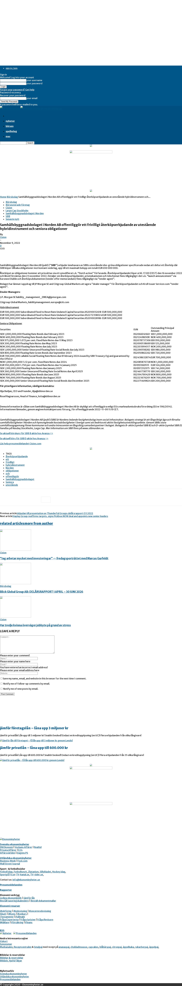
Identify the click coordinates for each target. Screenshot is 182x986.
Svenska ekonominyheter (14, 844)
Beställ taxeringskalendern (14, 900)
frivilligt (10, 462)
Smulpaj (38, 947)
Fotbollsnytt (20, 871)
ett (7, 459)
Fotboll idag (6, 871)
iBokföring (6, 911)
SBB (8, 216)
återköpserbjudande (17, 456)
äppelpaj (153, 947)
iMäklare (4, 922)
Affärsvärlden (7, 852)
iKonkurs (22, 913)
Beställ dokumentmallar (43, 900)
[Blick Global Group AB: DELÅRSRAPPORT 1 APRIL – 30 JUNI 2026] (15, 583)
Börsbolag (12, 196)
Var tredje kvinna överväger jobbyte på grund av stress (35, 625)
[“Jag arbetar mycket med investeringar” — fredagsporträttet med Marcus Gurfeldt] (15, 549)
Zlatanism (33, 871)
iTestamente (7, 916)
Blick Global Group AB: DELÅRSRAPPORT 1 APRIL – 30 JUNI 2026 (41, 591)
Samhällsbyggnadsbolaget (20, 479)
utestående (12, 485)
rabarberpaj (141, 947)
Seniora (10, 482)
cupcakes (93, 947)
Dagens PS (22, 852)
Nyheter (10, 121)
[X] (15, 500)
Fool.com (22, 860)
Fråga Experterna (9, 919)
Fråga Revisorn (45, 919)
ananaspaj (64, 947)
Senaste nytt (12, 219)
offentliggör (12, 476)
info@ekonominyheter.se (26, 879)
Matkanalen (6, 947)
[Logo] (10, 108)
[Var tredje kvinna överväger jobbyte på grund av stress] (15, 616)
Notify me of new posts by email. (20, 688)
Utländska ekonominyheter (16, 858)
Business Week (8, 860)
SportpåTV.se (7, 874)
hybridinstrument (15, 465)
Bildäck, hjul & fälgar (11, 960)
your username (34, 80)
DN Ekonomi (6, 847)
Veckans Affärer (23, 847)
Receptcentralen (22, 947)
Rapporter (6, 889)
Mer (8, 136)
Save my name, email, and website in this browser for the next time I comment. (44, 678)
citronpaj (117, 947)
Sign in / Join (11, 68)
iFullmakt (20, 916)
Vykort (4, 941)
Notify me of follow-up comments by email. (26, 683)
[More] (46, 500)
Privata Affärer (8, 850)
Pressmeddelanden (11, 884)
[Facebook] (4, 500)
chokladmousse (79, 947)
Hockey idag (58, 871)
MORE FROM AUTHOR (38, 523)
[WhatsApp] (35, 500)
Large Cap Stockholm (17, 210)
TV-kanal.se (22, 874)
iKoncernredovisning (40, 911)
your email (31, 98)
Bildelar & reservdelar (11, 957)
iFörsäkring (17, 922)
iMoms (11, 913)
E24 (20, 850)
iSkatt (3, 913)
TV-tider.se (36, 874)
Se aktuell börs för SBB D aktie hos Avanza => (24, 438)
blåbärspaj (105, 947)
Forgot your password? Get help (17, 89)
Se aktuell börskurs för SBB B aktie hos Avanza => (26, 433)
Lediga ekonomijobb (11, 897)
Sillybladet (45, 871)
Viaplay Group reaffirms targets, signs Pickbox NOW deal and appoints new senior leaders (60, 516)
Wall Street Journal (10, 863)
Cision (9, 207)
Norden (10, 467)
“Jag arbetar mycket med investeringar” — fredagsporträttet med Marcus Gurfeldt (54, 558)
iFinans (28, 922)
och (8, 473)
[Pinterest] (25, 500)
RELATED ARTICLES (12, 523)
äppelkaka (128, 947)
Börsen (10, 126)
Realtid (38, 847)
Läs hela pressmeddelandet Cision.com (20, 443)
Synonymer (6, 944)
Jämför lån (29, 897)
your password (34, 83)
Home (3, 196)
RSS (2, 930)
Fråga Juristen (27, 919)
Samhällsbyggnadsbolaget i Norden (25, 213)
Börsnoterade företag (18, 204)
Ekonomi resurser (10, 905)
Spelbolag (11, 131)
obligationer (12, 470)
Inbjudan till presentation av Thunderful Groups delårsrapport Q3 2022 (55, 513)
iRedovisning (20, 911)
